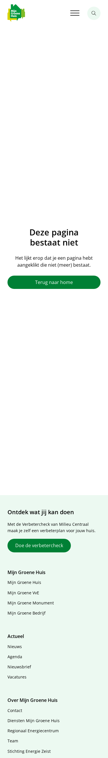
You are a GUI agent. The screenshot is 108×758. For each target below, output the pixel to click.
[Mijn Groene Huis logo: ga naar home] (16, 13)
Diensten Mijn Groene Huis (33, 720)
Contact (14, 710)
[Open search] (94, 13)
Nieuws (14, 646)
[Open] (75, 13)
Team (12, 741)
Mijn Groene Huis (24, 582)
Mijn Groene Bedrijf (26, 613)
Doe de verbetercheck (39, 545)
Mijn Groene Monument (30, 603)
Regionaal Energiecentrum (33, 730)
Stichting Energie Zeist (29, 751)
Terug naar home (54, 282)
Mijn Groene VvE (23, 592)
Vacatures (16, 677)
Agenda (14, 656)
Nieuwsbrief (19, 667)
